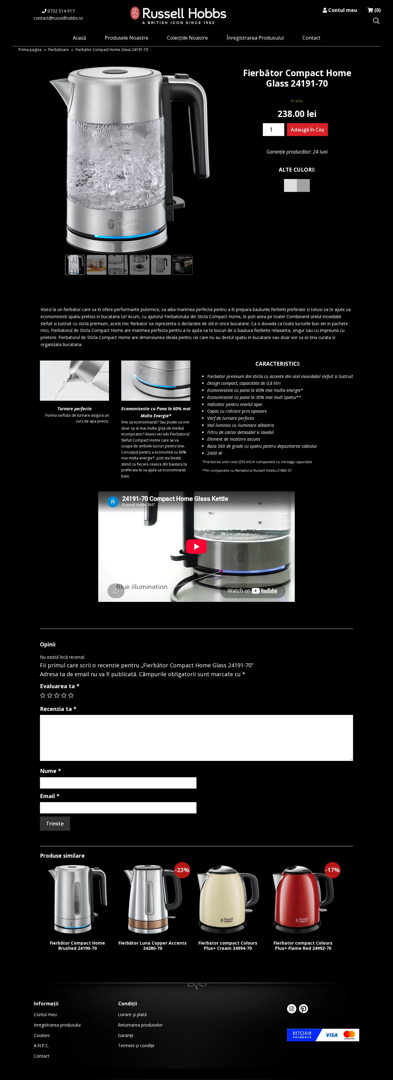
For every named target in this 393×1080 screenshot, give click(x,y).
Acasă (79, 37)
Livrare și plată (132, 1014)
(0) (377, 10)
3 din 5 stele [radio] (57, 695)
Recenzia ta (58, 708)
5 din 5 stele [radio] (71, 695)
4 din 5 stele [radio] (64, 695)
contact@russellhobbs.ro (58, 18)
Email (50, 796)
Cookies (42, 1035)
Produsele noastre (126, 37)
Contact (311, 37)
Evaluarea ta (60, 686)
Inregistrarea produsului (57, 1025)
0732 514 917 (60, 11)
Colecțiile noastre (187, 37)
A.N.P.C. (41, 1045)
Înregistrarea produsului (255, 37)
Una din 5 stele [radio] (42, 695)
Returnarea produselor (140, 1025)
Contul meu (342, 10)
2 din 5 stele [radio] (50, 695)
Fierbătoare (58, 49)
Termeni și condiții (136, 1045)
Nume (50, 770)
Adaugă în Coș (307, 129)
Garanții (125, 1035)
